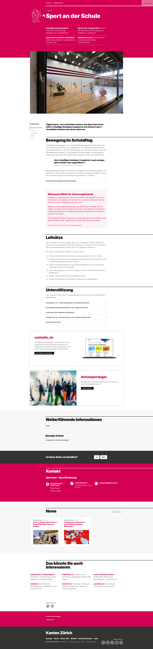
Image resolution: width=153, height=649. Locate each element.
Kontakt (32, 135)
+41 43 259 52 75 (81, 483)
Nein (103, 457)
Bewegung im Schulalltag (36, 127)
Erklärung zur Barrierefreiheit (77, 641)
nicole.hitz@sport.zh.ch (108, 483)
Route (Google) (55, 488)
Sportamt (50, 620)
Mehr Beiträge (116, 512)
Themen (49, 3)
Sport (50, 11)
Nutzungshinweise (91, 641)
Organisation (58, 3)
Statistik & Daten (85, 638)
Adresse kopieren (55, 491)
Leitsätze (33, 130)
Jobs (96, 638)
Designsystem (64, 641)
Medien (74, 638)
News (32, 138)
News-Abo (64, 638)
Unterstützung (34, 133)
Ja (97, 457)
